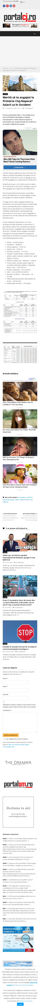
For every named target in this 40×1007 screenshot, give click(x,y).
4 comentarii (19, 607)
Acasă (7, 68)
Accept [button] (20, 1004)
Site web (5, 694)
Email (5, 686)
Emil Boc (30, 497)
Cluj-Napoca (22, 497)
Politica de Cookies (25, 1001)
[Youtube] (14, 6)
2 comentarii (21, 652)
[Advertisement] (20, 51)
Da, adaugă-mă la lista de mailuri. (17, 739)
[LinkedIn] (10, 6)
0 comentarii (29, 108)
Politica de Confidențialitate (23, 985)
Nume (5, 678)
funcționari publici (8, 500)
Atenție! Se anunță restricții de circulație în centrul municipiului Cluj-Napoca (20, 648)
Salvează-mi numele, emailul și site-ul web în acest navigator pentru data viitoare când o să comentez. (19, 706)
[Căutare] (34, 33)
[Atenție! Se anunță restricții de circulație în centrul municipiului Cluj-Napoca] (20, 631)
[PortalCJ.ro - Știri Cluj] (20, 21)
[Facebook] (4, 6)
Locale (12, 68)
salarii (17, 500)
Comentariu (7, 710)
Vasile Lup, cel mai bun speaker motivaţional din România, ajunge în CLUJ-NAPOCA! (19, 557)
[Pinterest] (7, 6)
